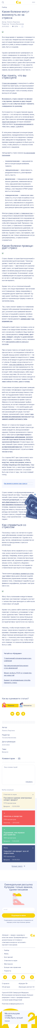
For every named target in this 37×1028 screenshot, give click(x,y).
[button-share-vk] (12, 714)
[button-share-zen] (23, 977)
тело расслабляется (16, 365)
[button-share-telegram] (18, 714)
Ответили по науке (10, 794)
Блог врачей (8, 957)
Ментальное (8, 964)
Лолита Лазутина (13, 22)
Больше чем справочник (12, 967)
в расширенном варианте (23, 124)
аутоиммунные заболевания (13, 437)
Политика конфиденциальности (13, 1004)
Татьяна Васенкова (17, 24)
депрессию (25, 319)
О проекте (5, 983)
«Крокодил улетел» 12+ (27, 987)
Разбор (6, 950)
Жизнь (6, 848)
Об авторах (6, 987)
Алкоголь (7, 822)
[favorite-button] (22, 26)
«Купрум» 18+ (23, 983)
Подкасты (7, 971)
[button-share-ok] (23, 714)
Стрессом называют (10, 83)
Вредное (5, 752)
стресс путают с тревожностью (20, 213)
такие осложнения (15, 460)
